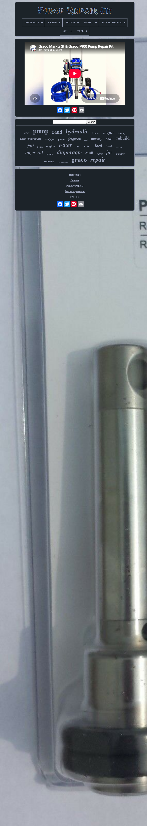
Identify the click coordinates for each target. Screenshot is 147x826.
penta (40, 146)
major (108, 132)
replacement (63, 162)
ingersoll (34, 152)
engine (50, 146)
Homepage (74, 174)
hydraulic (77, 131)
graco (79, 160)
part (85, 140)
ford (98, 145)
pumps (61, 139)
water (65, 145)
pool (109, 139)
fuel (30, 146)
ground (50, 154)
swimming (49, 161)
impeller (120, 154)
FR (77, 197)
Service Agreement (75, 191)
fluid (109, 146)
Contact (74, 180)
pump (41, 131)
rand (57, 132)
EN (72, 197)
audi (89, 153)
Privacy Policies (74, 186)
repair (97, 159)
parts (100, 153)
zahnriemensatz (30, 139)
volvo (87, 146)
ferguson (74, 139)
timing (121, 133)
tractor (96, 133)
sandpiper (50, 139)
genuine (118, 147)
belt (78, 146)
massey (96, 138)
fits (109, 152)
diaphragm (69, 152)
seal (27, 133)
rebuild (123, 138)
